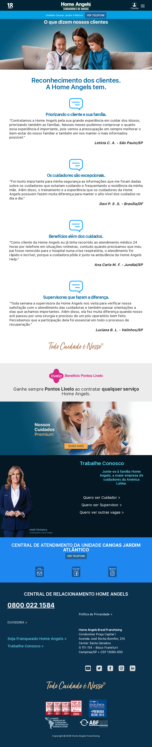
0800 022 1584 (31, 605)
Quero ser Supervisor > (102, 505)
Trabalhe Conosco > (25, 646)
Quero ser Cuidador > (101, 497)
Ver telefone (96, 15)
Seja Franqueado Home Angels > (37, 638)
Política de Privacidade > (96, 614)
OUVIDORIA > (17, 622)
